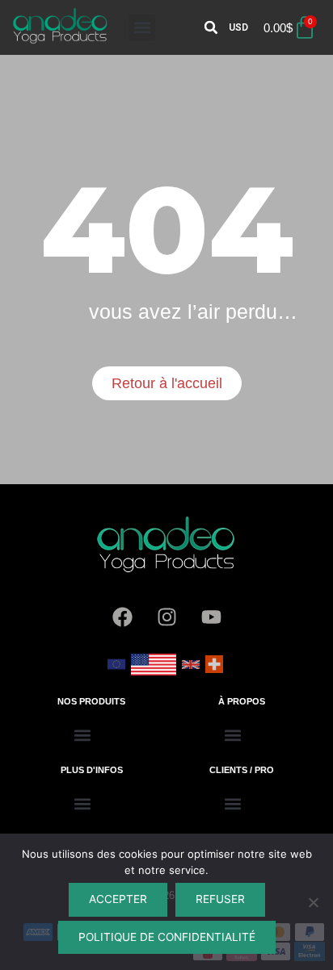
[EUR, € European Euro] (116, 670)
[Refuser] (313, 902)
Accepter (118, 899)
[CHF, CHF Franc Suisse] (214, 670)
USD (238, 27)
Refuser (220, 899)
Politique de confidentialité (166, 936)
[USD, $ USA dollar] (153, 670)
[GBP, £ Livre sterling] (191, 670)
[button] (142, 28)
